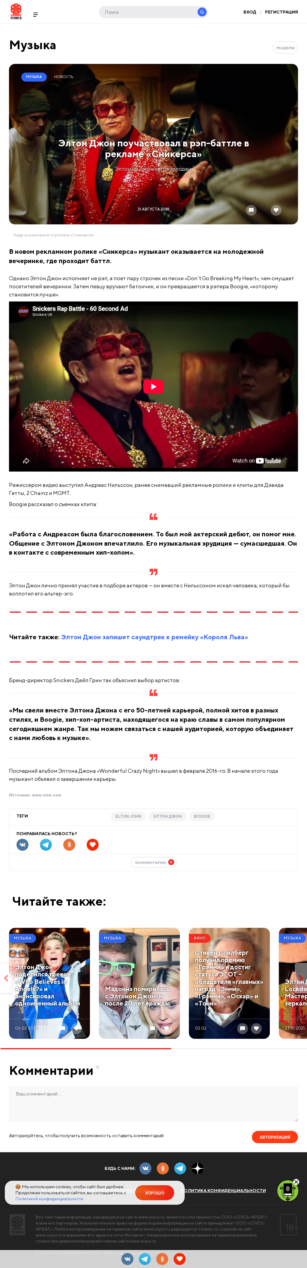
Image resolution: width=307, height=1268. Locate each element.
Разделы (285, 48)
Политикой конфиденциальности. (49, 1198)
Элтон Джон (167, 816)
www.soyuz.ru (151, 1217)
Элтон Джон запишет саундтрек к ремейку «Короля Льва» (154, 637)
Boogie (202, 816)
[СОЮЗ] (17, 1224)
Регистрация (281, 12)
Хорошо (154, 1193)
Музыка (32, 44)
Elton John (128, 816)
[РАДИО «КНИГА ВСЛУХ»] (287, 1190)
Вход (249, 12)
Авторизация (275, 1137)
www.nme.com (46, 795)
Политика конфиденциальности (223, 1190)
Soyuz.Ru (16, 11)
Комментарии (154, 862)
